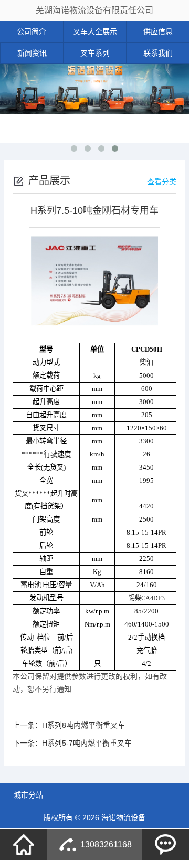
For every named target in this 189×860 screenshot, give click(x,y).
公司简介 (31, 31)
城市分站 (28, 795)
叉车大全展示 (95, 31)
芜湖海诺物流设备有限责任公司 (94, 10)
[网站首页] (23, 844)
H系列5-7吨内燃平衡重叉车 (87, 743)
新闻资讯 (32, 53)
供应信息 (158, 31)
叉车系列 (95, 53)
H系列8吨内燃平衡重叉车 (83, 725)
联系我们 (158, 53)
